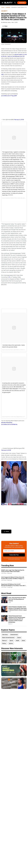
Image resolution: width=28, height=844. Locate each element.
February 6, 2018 (6, 450)
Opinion (11, 643)
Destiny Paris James (15, 198)
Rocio (11, 349)
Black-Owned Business (8, 637)
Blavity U (4, 640)
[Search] (15, 2)
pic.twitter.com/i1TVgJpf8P (9, 96)
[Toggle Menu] (2, 3)
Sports (11, 640)
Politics (4, 643)
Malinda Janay (6, 22)
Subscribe (22, 2)
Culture (19, 637)
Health (17, 640)
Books (23, 640)
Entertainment (14, 634)
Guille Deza (13, 416)
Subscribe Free (14, 555)
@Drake (3, 422)
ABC (2, 74)
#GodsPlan (9, 422)
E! (9, 277)
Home (2, 7)
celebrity (8, 7)
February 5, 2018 (19, 119)
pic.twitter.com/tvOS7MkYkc (9, 424)
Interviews (5, 634)
